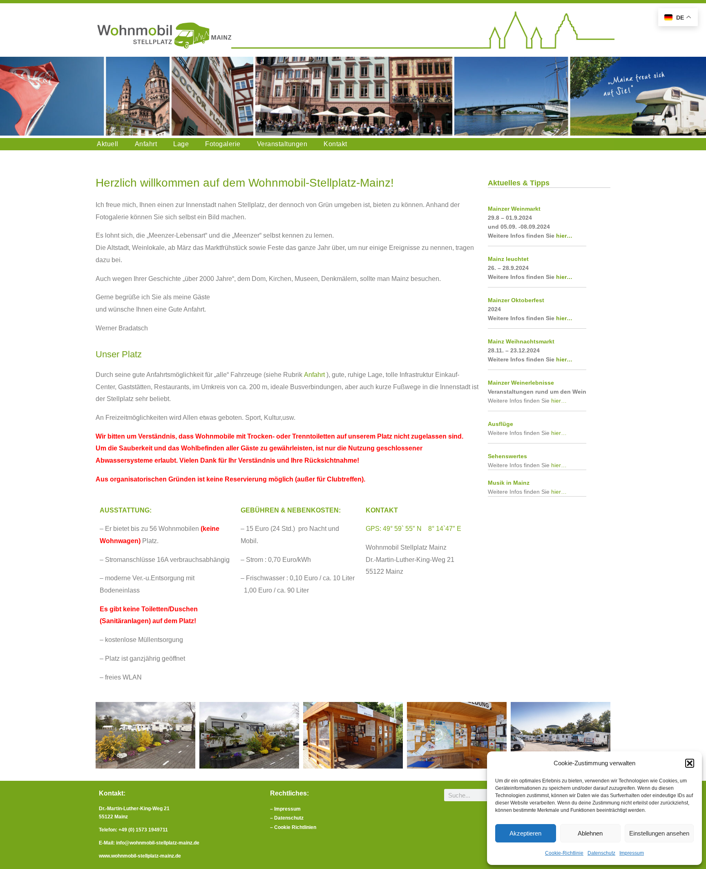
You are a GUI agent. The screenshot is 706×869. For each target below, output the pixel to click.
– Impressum (285, 809)
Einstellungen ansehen (659, 833)
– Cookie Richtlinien (293, 827)
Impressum (631, 853)
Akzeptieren (525, 833)
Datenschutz (601, 853)
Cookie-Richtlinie (564, 853)
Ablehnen (590, 833)
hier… (564, 235)
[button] (690, 763)
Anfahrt (314, 374)
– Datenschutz (287, 818)
